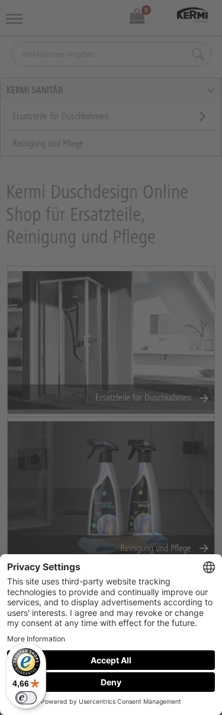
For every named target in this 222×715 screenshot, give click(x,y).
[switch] (26, 697)
